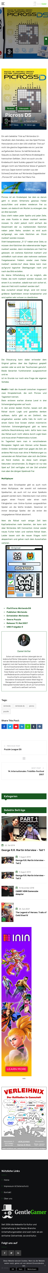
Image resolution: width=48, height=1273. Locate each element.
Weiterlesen (31, 1269)
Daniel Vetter (31, 121)
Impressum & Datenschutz (16, 1186)
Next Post (36, 768)
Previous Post (13, 746)
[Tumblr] (33, 726)
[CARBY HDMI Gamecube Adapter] (7, 891)
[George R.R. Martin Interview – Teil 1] (24, 828)
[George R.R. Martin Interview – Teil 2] (7, 860)
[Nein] (45, 1265)
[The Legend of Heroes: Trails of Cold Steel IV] (7, 912)
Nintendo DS (20, 706)
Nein (20, 1269)
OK (13, 1269)
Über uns (8, 1198)
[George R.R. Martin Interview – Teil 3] (7, 875)
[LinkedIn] (22, 726)
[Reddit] (39, 726)
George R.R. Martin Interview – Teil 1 (23, 850)
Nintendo (7, 706)
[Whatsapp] (28, 726)
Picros (31, 706)
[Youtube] (16, 726)
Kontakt (7, 1192)
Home (6, 1180)
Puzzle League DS (13, 749)
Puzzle (6, 711)
